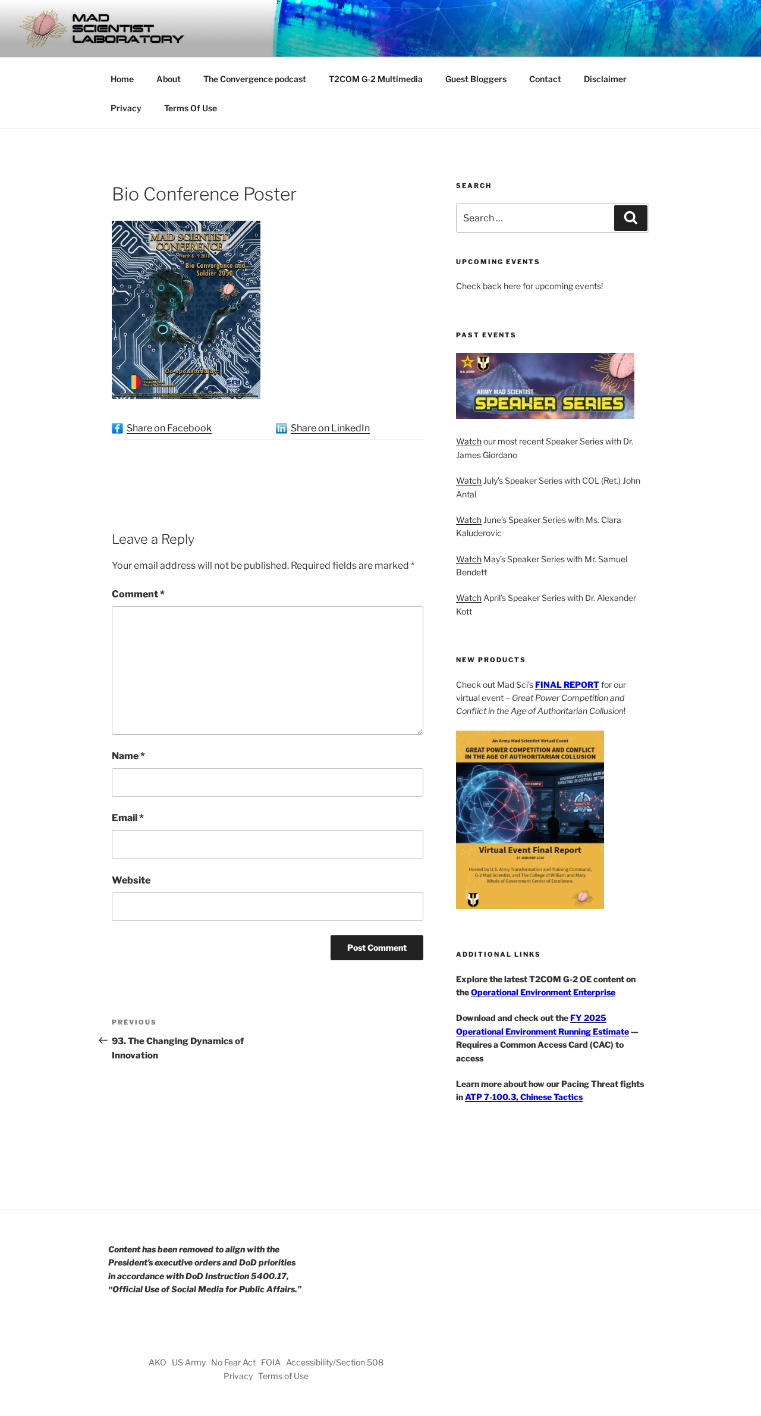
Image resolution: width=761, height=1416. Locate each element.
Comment (138, 594)
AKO (157, 1362)
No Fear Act (233, 1362)
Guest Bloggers (476, 79)
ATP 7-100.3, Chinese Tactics (524, 1097)
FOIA (271, 1362)
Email (128, 817)
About (168, 79)
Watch (469, 441)
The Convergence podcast (254, 79)
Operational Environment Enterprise (543, 992)
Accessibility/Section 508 (334, 1362)
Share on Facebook (169, 428)
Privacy (126, 108)
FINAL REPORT (567, 684)
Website (131, 880)
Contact (545, 79)
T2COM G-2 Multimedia (376, 79)
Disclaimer (605, 79)
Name (128, 756)
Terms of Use (283, 1376)
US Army (189, 1362)
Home (122, 79)
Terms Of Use (190, 108)
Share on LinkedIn (330, 428)
